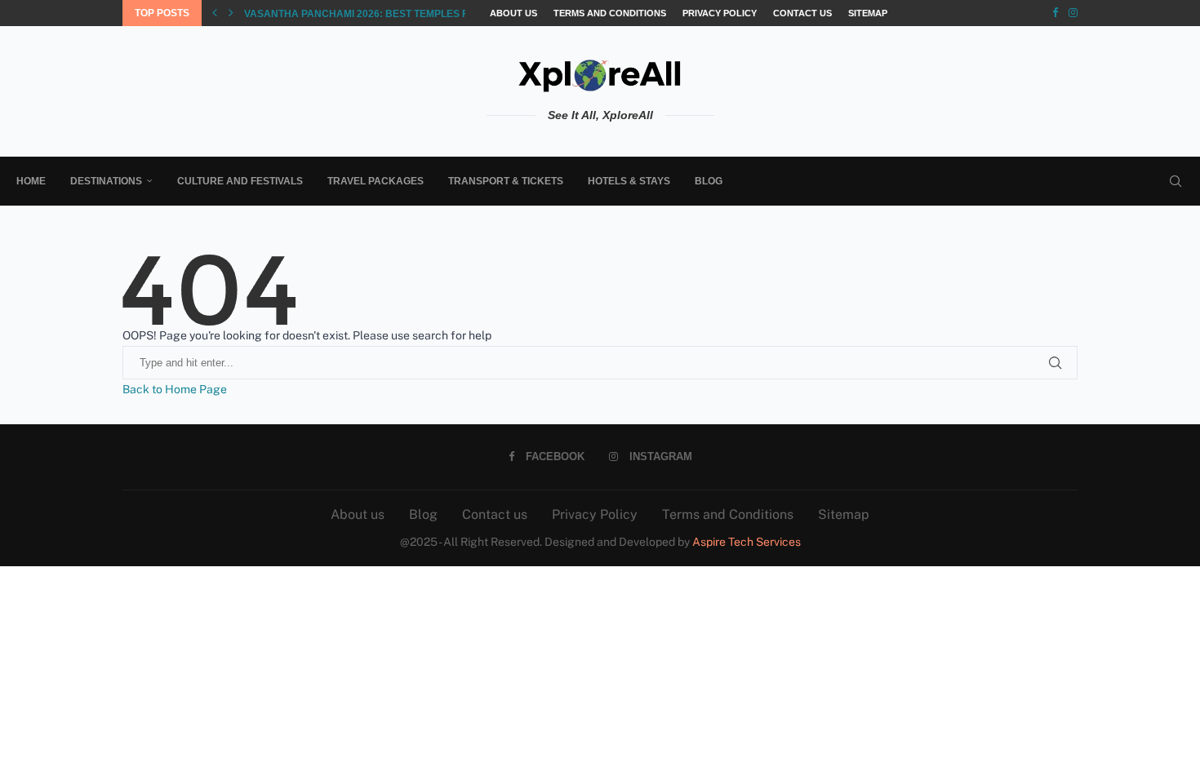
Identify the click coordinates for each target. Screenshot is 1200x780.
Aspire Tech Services (746, 541)
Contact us (802, 13)
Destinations (106, 181)
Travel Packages (375, 181)
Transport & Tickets (505, 181)
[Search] (1175, 181)
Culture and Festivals (240, 181)
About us (513, 13)
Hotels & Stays (629, 181)
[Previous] (214, 13)
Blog (708, 181)
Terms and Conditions (609, 13)
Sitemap (867, 13)
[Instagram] (1073, 13)
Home (31, 181)
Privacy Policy (719, 13)
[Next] (231, 13)
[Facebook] (1055, 13)
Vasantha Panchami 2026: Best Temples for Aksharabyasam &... (419, 14)
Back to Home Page (174, 389)
